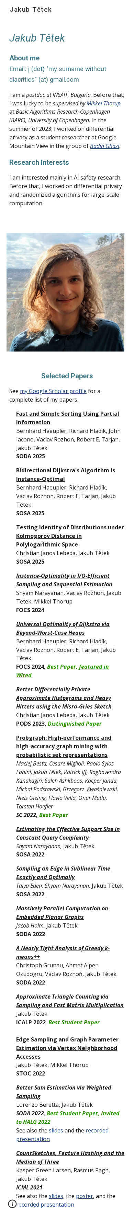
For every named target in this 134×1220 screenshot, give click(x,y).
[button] (12, 1206)
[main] (67, 122)
